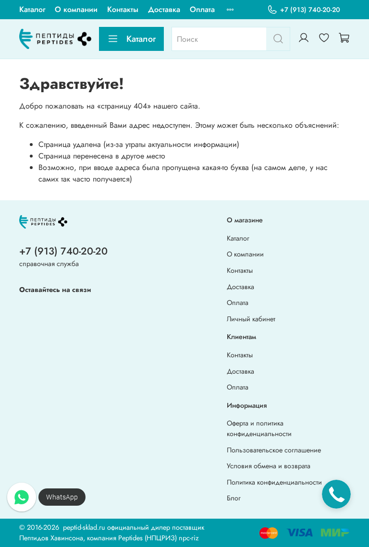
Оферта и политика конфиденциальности (259, 428)
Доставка (164, 9)
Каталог (32, 9)
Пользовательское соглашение (274, 450)
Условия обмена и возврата (268, 466)
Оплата (202, 9)
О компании (76, 9)
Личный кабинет (251, 319)
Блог (234, 498)
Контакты (122, 9)
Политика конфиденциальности (274, 482)
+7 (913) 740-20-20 (310, 9)
